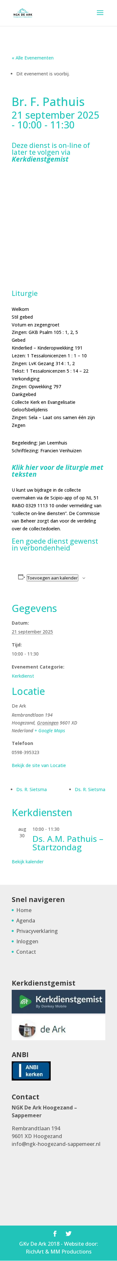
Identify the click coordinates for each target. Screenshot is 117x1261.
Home (24, 910)
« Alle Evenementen (33, 58)
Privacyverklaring (37, 931)
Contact (26, 951)
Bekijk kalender (28, 861)
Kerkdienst (23, 676)
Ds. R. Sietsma (31, 789)
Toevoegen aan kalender (52, 578)
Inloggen (27, 941)
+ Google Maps (49, 730)
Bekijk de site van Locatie (39, 765)
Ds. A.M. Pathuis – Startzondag (67, 843)
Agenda (25, 920)
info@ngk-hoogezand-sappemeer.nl (56, 1144)
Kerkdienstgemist (40, 159)
